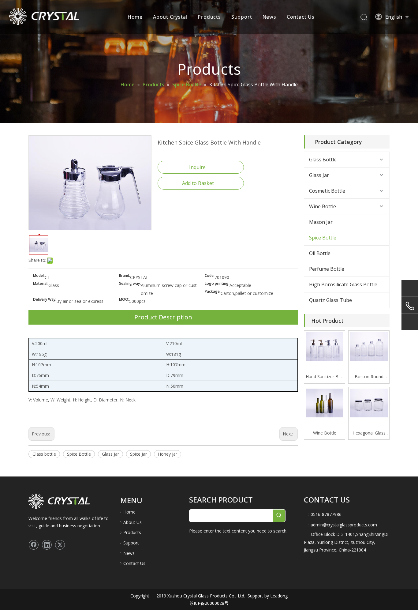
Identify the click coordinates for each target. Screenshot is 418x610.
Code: (210, 275)
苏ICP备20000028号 (209, 603)
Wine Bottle (322, 206)
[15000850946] (409, 305)
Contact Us (301, 16)
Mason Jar (321, 222)
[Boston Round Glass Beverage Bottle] (369, 346)
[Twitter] (60, 545)
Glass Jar (110, 454)
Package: (213, 291)
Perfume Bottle (326, 268)
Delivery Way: (44, 299)
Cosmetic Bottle (327, 190)
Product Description (163, 317)
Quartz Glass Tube (330, 300)
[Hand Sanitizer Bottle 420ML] (324, 346)
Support (241, 16)
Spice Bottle (79, 454)
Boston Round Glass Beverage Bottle (368, 377)
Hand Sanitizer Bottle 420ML (324, 377)
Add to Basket (198, 183)
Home (135, 16)
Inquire (197, 167)
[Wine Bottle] (324, 402)
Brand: (124, 275)
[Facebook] (34, 545)
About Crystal (170, 16)
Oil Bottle (319, 253)
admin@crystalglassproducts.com (344, 525)
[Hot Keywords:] (279, 516)
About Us (132, 522)
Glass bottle (44, 454)
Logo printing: (217, 283)
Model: (39, 275)
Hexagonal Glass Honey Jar (369, 433)
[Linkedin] (47, 545)
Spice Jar (138, 454)
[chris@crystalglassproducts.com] (409, 321)
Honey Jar (167, 454)
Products (209, 16)
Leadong (278, 596)
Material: (40, 283)
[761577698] (409, 288)
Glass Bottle (323, 159)
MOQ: (124, 299)
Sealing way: (130, 283)
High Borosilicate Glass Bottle (343, 284)
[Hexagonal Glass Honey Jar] (369, 402)
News (269, 16)
